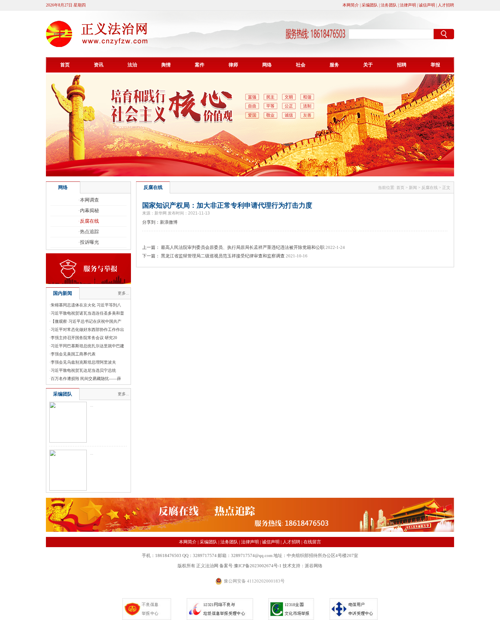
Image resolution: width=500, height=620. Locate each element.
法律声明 (408, 5)
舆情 (166, 64)
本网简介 (351, 5)
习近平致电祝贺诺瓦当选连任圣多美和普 (87, 313)
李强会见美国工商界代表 (73, 354)
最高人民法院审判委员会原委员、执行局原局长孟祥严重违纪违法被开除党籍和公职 (242, 247)
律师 (233, 64)
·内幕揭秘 (88, 210)
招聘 (401, 64)
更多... (123, 293)
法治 (132, 64)
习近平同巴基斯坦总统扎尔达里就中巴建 (87, 346)
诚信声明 (427, 5)
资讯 (98, 64)
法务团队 (389, 5)
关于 (368, 64)
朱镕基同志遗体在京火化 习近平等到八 (86, 305)
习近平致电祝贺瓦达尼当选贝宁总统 (83, 370)
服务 (334, 64)
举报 (435, 64)
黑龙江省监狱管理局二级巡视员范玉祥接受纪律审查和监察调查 (223, 255)
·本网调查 (88, 200)
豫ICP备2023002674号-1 (258, 565)
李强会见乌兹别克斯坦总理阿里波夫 (83, 362)
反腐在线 (429, 187)
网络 (267, 64)
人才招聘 (446, 5)
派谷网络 (313, 565)
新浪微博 (169, 222)
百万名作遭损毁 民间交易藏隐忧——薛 (86, 378)
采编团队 (370, 5)
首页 (65, 64)
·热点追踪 (88, 231)
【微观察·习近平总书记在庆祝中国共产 (86, 321)
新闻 (413, 187)
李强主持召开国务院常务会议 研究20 (84, 337)
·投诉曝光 (88, 242)
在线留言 (312, 541)
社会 (300, 64)
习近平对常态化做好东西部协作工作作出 (87, 329)
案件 (199, 64)
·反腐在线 (88, 221)
